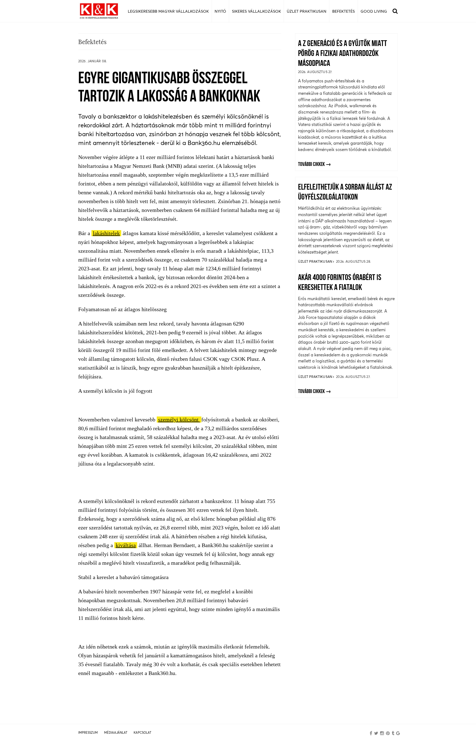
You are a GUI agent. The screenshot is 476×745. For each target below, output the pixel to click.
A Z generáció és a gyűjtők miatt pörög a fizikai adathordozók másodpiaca (342, 54)
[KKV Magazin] (99, 11)
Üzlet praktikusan (315, 261)
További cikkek (311, 164)
